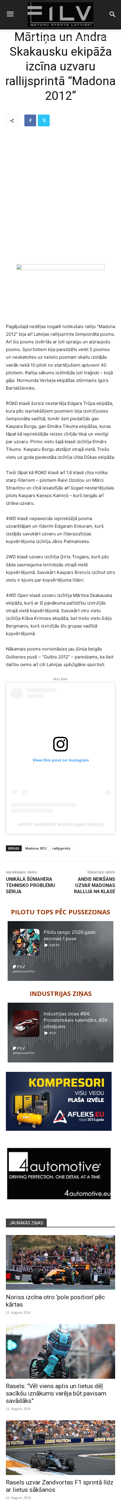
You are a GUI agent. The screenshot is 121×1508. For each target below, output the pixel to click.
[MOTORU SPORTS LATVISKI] (60, 14)
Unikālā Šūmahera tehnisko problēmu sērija (30, 885)
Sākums (9, 38)
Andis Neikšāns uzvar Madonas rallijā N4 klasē (94, 885)
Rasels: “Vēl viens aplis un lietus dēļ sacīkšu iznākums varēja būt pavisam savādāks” (56, 1393)
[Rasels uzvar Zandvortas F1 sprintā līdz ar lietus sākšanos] (60, 1447)
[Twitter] (44, 120)
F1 (21, 38)
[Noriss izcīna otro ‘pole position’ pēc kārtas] (60, 1262)
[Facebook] (30, 120)
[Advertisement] (60, 195)
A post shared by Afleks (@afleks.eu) (61, 824)
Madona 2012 (35, 848)
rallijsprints (61, 848)
